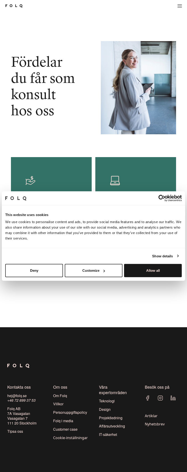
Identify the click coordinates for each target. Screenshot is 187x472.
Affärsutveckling (112, 426)
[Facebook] (147, 398)
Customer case (65, 429)
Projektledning (110, 417)
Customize (90, 270)
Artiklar (151, 415)
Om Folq (60, 395)
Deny (34, 270)
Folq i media (63, 420)
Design (105, 409)
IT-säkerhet (108, 434)
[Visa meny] (179, 6)
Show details (162, 256)
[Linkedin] (173, 398)
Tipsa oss (15, 431)
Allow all (153, 270)
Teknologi (107, 400)
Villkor (58, 403)
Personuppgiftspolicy (70, 412)
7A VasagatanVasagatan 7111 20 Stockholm (21, 418)
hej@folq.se (17, 395)
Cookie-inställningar (70, 437)
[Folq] (13, 6)
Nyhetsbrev (155, 424)
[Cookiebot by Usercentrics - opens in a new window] (162, 198)
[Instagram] (160, 398)
